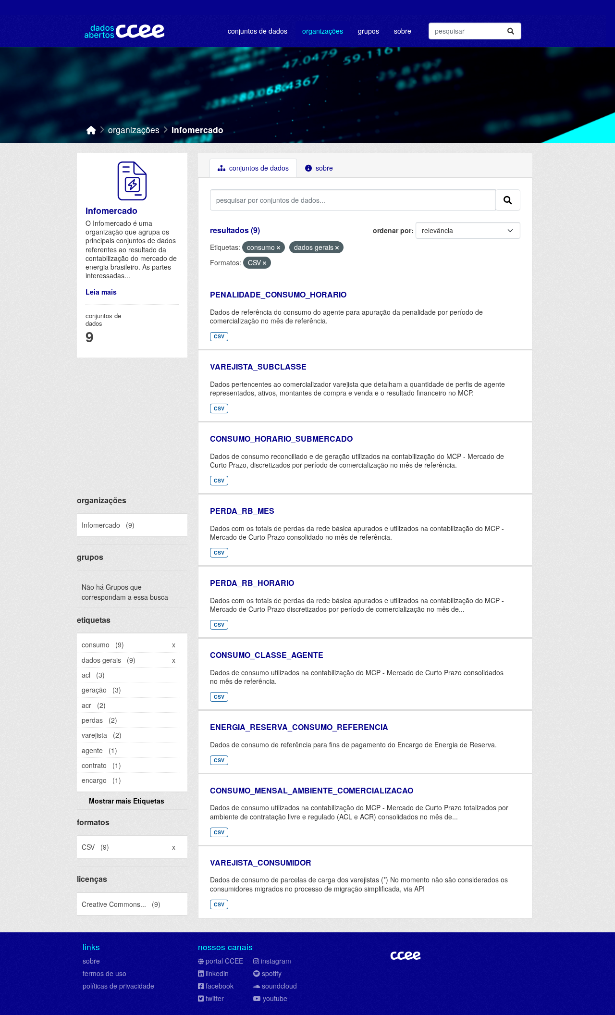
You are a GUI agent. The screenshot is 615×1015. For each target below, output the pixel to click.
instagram (276, 960)
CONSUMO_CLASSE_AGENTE (266, 654)
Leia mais (101, 292)
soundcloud (279, 985)
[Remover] (278, 247)
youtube (275, 998)
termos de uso (104, 973)
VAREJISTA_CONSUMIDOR (260, 862)
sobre (91, 960)
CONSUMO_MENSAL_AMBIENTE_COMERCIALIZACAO (311, 790)
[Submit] (510, 31)
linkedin (217, 973)
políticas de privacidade (118, 985)
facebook (220, 985)
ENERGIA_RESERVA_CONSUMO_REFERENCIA (299, 726)
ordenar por (392, 230)
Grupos (368, 31)
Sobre (402, 31)
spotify (272, 973)
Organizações (322, 31)
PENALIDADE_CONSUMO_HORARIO (278, 294)
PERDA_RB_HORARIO (252, 582)
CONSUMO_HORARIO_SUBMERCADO (281, 438)
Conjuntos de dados (257, 31)
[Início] (91, 130)
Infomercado (197, 130)
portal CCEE (224, 960)
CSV (219, 336)
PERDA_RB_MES (242, 510)
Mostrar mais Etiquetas (126, 800)
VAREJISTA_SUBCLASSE (258, 366)
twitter (215, 998)
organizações (134, 130)
